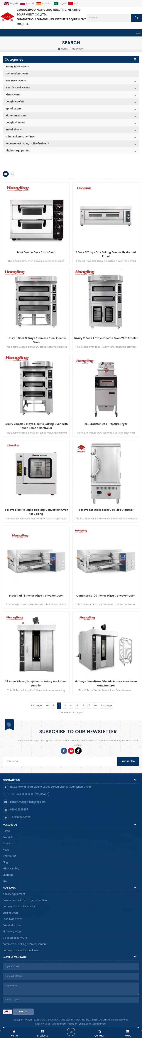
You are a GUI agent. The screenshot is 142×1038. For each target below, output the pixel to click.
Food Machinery (12, 919)
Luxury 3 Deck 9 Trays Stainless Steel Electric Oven (36, 340)
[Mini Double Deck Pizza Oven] (36, 215)
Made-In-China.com (79, 1024)
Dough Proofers (15, 102)
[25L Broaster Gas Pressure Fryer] (106, 387)
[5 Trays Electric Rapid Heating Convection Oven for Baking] (36, 473)
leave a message (71, 1032)
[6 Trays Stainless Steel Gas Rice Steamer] (106, 473)
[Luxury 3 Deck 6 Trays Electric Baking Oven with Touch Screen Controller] (36, 387)
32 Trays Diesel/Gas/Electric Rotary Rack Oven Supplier (36, 684)
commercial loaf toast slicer (19, 907)
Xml (5, 881)
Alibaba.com (59, 1024)
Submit (23, 1011)
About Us (8, 844)
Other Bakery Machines (20, 137)
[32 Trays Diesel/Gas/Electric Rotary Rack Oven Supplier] (36, 645)
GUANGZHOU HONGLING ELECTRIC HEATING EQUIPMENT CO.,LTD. (51, 17)
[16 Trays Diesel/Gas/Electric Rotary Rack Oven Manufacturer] (106, 645)
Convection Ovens (17, 74)
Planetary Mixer (12, 932)
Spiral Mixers (13, 109)
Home (64, 49)
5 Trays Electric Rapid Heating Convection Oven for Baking (36, 512)
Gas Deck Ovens (16, 81)
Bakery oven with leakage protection (25, 900)
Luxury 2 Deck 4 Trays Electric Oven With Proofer (106, 338)
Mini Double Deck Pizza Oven (36, 252)
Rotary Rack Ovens (17, 67)
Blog (5, 862)
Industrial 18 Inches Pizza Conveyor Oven (36, 596)
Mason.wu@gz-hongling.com (27, 802)
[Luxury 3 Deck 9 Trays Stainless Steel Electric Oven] (36, 301)
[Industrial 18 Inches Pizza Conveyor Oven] (36, 559)
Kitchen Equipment (18, 151)
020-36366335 (19, 810)
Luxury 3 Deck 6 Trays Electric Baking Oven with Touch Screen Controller (36, 426)
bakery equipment (14, 894)
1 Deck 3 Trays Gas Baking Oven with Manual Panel (106, 254)
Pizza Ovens (13, 95)
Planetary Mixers (16, 116)
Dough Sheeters (15, 123)
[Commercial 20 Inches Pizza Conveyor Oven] (106, 559)
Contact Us (9, 856)
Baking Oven (10, 913)
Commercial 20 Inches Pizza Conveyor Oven (105, 596)
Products (8, 837)
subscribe (128, 761)
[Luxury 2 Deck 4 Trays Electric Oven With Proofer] (106, 301)
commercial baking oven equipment (25, 944)
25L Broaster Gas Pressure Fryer (105, 424)
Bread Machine (12, 925)
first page (36, 705)
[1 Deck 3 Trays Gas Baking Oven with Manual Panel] (106, 215)
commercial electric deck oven (21, 951)
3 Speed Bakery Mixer (15, 938)
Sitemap (8, 875)
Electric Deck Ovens (18, 88)
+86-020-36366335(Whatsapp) (30, 794)
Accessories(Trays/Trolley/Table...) (27, 144)
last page (106, 705)
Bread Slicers (14, 130)
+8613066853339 (20, 817)
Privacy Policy (11, 869)
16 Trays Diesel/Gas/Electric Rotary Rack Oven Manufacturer (106, 684)
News (6, 850)
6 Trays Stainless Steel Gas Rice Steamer (105, 510)
